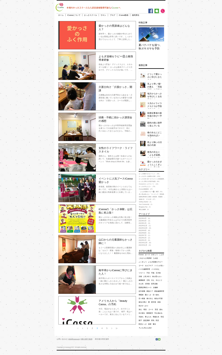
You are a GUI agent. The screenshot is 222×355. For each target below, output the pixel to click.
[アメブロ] (156, 11)
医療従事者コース (145, 287)
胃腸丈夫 (156, 317)
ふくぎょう (143, 262)
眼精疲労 (149, 313)
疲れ (161, 309)
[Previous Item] (142, 34)
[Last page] (116, 328)
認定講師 (146, 320)
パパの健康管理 (144, 269)
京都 (140, 276)
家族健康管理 (159, 291)
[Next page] (112, 328)
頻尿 (149, 324)
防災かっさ (143, 324)
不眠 (152, 273)
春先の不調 (158, 298)
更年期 (153, 302)
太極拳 (155, 287)
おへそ (147, 254)
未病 (159, 302)
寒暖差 (141, 295)
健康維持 (142, 280)
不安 (148, 273)
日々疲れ (156, 295)
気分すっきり (143, 306)
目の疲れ (142, 313)
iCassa (141, 254)
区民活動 (154, 284)
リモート (142, 273)
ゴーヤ (141, 265)
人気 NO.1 (147, 276)
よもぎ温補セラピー (155, 262)
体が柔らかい (157, 276)
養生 (154, 324)
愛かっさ (148, 295)
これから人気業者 (145, 258)
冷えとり (159, 280)
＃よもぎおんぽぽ (145, 328)
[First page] (78, 328)
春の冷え (149, 298)
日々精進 (142, 298)
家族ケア (149, 291)
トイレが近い (159, 265)
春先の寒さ (143, 302)
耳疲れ (141, 317)
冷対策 (147, 284)
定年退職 (142, 291)
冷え (152, 280)
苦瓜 (162, 317)
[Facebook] (150, 11)
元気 (148, 280)
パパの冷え (155, 269)
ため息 (155, 258)
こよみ (161, 254)
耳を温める (158, 313)
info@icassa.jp (74, 339)
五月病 (158, 273)
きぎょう (154, 254)
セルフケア (149, 265)
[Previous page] (82, 328)
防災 (157, 320)
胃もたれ (148, 317)
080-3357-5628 (86, 339)
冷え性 (141, 284)
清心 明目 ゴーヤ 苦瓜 (148, 309)
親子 (140, 320)
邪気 (152, 320)
